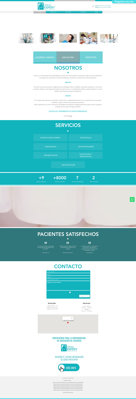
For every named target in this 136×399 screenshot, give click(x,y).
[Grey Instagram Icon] (93, 6)
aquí (70, 116)
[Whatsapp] (132, 199)
